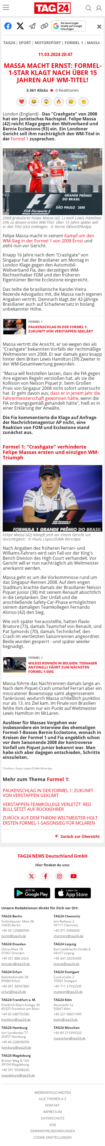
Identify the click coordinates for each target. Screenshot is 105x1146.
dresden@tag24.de (15, 963)
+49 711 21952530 (68, 986)
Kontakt (52, 1105)
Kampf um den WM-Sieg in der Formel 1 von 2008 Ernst (48, 238)
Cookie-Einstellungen (52, 1138)
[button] (98, 8)
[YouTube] (73, 876)
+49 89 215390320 (68, 1032)
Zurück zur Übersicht (80, 836)
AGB (52, 1125)
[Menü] (6, 8)
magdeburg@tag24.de (18, 1075)
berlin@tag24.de (13, 936)
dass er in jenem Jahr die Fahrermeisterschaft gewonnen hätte (51, 395)
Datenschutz (52, 1118)
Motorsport (48, 43)
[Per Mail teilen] (32, 26)
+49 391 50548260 (15, 1070)
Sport (25, 43)
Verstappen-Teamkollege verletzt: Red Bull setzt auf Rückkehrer (47, 806)
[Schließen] (99, 26)
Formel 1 (74, 43)
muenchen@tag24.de (70, 1038)
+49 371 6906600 (67, 930)
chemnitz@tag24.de (68, 936)
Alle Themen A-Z (52, 1099)
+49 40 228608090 (15, 1042)
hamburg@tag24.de (16, 1047)
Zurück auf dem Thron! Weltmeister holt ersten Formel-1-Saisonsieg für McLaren (50, 820)
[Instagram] (59, 876)
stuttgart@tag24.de (68, 991)
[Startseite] (52, 8)
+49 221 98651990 (68, 1014)
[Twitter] (31, 876)
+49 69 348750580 (15, 1014)
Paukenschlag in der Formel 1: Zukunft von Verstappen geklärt (60, 329)
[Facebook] (45, 876)
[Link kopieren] (44, 26)
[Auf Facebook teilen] (8, 26)
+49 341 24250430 (68, 958)
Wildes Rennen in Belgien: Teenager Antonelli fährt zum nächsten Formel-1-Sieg (62, 667)
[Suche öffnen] (88, 8)
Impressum (52, 1112)
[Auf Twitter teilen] (20, 26)
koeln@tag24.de (66, 1019)
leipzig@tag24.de (66, 963)
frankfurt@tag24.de (16, 1019)
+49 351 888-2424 (15, 958)
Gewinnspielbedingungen (52, 1131)
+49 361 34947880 (15, 986)
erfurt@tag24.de (13, 991)
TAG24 (9, 43)
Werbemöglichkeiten (52, 1093)
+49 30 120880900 (15, 930)
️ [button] (21, 101)
